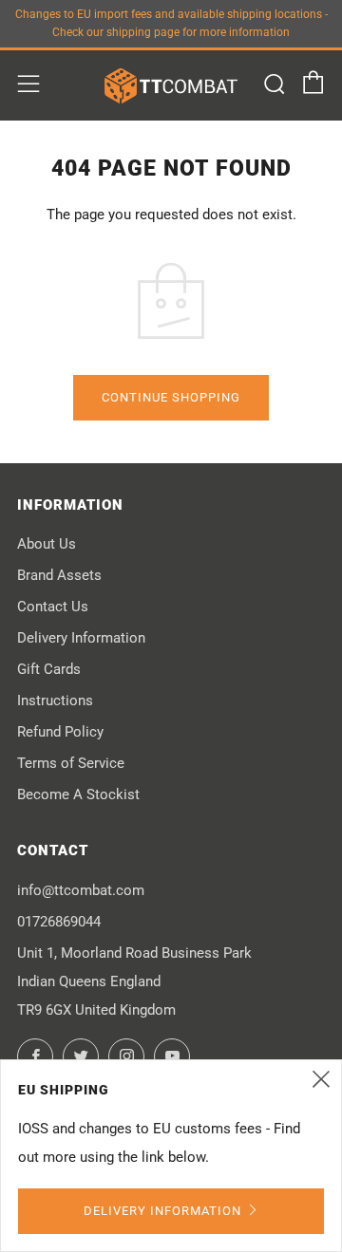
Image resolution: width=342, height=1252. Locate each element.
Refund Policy (60, 731)
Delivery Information (81, 637)
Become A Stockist (78, 794)
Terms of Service (70, 763)
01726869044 (59, 921)
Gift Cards (49, 669)
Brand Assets (59, 575)
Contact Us (52, 606)
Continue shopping (171, 397)
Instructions (55, 700)
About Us (46, 543)
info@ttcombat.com (80, 890)
